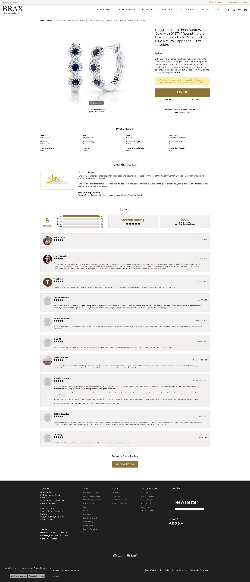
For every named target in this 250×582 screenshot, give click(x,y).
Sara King (58, 435)
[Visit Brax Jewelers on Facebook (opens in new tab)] (170, 523)
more (177, 72)
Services (192, 10)
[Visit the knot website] (131, 555)
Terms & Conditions (179, 570)
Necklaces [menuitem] (87, 511)
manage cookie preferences (25, 571)
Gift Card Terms (147, 511)
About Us (115, 493)
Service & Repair (147, 500)
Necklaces (103, 195)
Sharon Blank (60, 237)
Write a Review (125, 464)
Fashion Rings (83, 195)
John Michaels (60, 256)
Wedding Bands (126, 10)
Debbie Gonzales (61, 414)
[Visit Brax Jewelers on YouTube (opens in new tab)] (182, 523)
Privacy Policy (164, 570)
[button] (215, 2)
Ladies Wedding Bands (132, 195)
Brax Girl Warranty (148, 503)
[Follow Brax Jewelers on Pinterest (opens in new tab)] (176, 523)
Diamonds (147, 10)
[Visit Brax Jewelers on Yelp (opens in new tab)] (179, 523)
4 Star (59, 219)
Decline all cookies (18, 576)
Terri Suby (58, 279)
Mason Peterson (61, 358)
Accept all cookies (36, 576)
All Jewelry (164, 10)
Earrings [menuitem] (86, 507)
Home (42, 20)
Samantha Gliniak (62, 297)
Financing (144, 493)
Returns (196, 100)
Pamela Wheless (61, 318)
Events (218, 10)
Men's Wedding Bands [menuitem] (92, 500)
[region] (96, 67)
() (102, 216)
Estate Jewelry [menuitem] (89, 525)
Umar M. (57, 339)
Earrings (94, 195)
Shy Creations (88, 138)
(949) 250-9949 (96, 112)
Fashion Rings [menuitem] (88, 503)
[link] (10, 2)
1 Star (59, 227)
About (205, 10)
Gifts (179, 10)
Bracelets (113, 195)
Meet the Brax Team (120, 500)
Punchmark (55, 576)
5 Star (59, 216)
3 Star (59, 221)
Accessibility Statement (199, 570)
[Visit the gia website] (118, 555)
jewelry (49, 20)
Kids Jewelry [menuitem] (88, 522)
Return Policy (146, 507)
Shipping (168, 100)
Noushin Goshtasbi (62, 378)
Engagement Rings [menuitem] (90, 493)
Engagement (104, 10)
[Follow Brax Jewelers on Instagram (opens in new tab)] (173, 523)
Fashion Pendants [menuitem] (90, 529)
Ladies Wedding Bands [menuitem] (92, 496)
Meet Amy (116, 496)
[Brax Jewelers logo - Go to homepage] (12, 10)
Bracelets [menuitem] (87, 514)
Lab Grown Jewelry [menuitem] (90, 518)
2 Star (59, 224)
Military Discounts (148, 496)
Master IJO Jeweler (119, 503)
